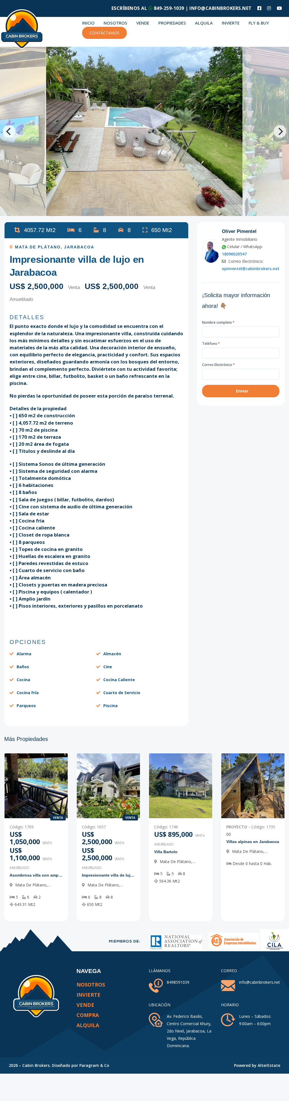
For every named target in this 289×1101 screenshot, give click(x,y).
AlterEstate (269, 1065)
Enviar (242, 391)
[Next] (280, 131)
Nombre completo (218, 322)
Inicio (88, 23)
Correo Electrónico (218, 364)
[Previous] (9, 131)
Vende (142, 23)
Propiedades (172, 23)
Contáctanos (104, 33)
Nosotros (115, 23)
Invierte (231, 23)
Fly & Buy (259, 23)
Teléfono (211, 343)
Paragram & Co (94, 1065)
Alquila (204, 23)
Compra (87, 1015)
